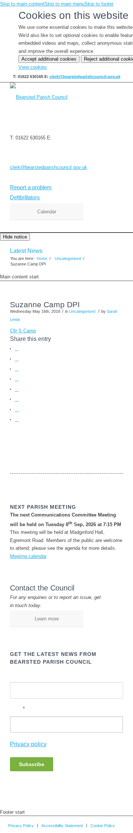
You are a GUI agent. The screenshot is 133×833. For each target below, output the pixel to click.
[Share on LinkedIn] (16, 389)
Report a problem (31, 187)
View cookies (32, 67)
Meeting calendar (28, 556)
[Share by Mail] (16, 419)
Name (16, 675)
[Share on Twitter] (16, 359)
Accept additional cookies (48, 59)
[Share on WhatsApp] (16, 369)
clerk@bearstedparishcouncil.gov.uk (85, 76)
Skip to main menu (64, 4)
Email (17, 708)
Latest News (26, 251)
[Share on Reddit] (16, 409)
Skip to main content (22, 4)
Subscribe (31, 764)
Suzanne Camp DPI (45, 304)
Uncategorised (82, 311)
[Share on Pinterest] (16, 379)
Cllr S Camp (23, 330)
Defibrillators (25, 197)
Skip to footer (99, 4)
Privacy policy (28, 744)
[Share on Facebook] (16, 348)
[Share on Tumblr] (16, 399)
